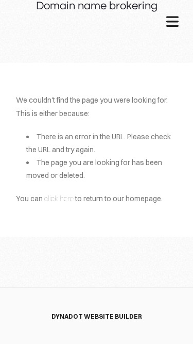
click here (59, 198)
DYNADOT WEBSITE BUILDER (96, 316)
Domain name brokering (96, 6)
